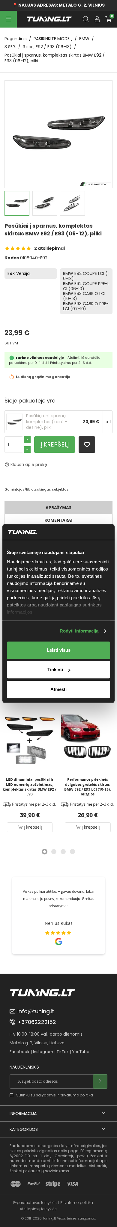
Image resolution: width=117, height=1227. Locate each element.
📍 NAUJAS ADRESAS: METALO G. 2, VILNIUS (58, 5)
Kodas (11, 258)
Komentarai (58, 520)
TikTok (63, 1051)
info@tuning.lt (35, 1011)
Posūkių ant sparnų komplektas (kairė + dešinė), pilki (47, 421)
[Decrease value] (27, 449)
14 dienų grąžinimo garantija (43, 377)
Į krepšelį (54, 444)
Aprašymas (58, 507)
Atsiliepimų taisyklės (38, 1209)
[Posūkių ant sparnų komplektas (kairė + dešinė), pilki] (14, 422)
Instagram (43, 1051)
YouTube (80, 1051)
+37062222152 (36, 1022)
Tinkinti (55, 669)
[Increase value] (27, 439)
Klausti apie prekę (25, 464)
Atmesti (58, 689)
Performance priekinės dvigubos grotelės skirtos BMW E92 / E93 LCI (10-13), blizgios (87, 787)
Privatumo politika (76, 1202)
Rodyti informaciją (79, 631)
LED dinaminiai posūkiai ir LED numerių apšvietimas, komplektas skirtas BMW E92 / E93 (29, 787)
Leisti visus (58, 650)
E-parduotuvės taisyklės (35, 1202)
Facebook (19, 1051)
